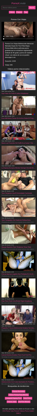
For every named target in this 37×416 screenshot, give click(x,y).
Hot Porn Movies (24, 401)
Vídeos (12, 12)
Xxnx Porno (27, 398)
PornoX (18, 3)
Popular (19, 12)
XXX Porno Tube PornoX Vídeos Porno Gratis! (18, 411)
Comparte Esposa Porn (13, 398)
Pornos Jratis (11, 401)
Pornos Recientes (19, 391)
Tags (25, 12)
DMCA (18, 413)
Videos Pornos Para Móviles (18, 395)
